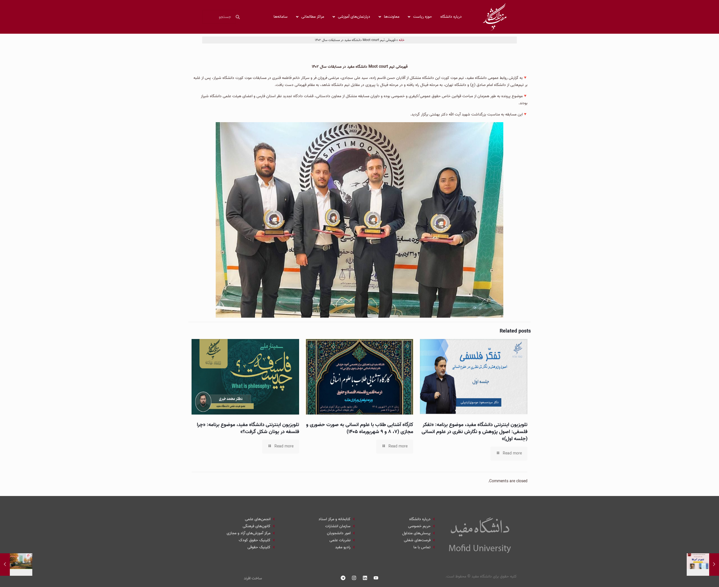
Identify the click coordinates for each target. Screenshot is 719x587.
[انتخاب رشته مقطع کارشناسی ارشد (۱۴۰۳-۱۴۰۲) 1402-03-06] (16, 564)
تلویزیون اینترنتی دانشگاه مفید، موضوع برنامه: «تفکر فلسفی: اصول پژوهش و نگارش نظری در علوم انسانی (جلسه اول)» (474, 432)
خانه (401, 40)
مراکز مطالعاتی (312, 16)
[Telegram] (343, 578)
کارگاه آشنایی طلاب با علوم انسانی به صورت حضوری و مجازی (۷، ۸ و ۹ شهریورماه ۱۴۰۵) (359, 428)
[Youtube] (376, 578)
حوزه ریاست (422, 16)
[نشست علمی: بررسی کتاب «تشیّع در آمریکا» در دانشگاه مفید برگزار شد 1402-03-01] (703, 564)
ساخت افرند (253, 578)
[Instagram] (354, 578)
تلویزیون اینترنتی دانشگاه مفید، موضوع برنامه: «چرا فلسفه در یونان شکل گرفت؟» (248, 428)
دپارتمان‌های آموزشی (354, 16)
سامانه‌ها (281, 16)
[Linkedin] (365, 578)
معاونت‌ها (391, 16)
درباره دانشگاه (451, 16)
